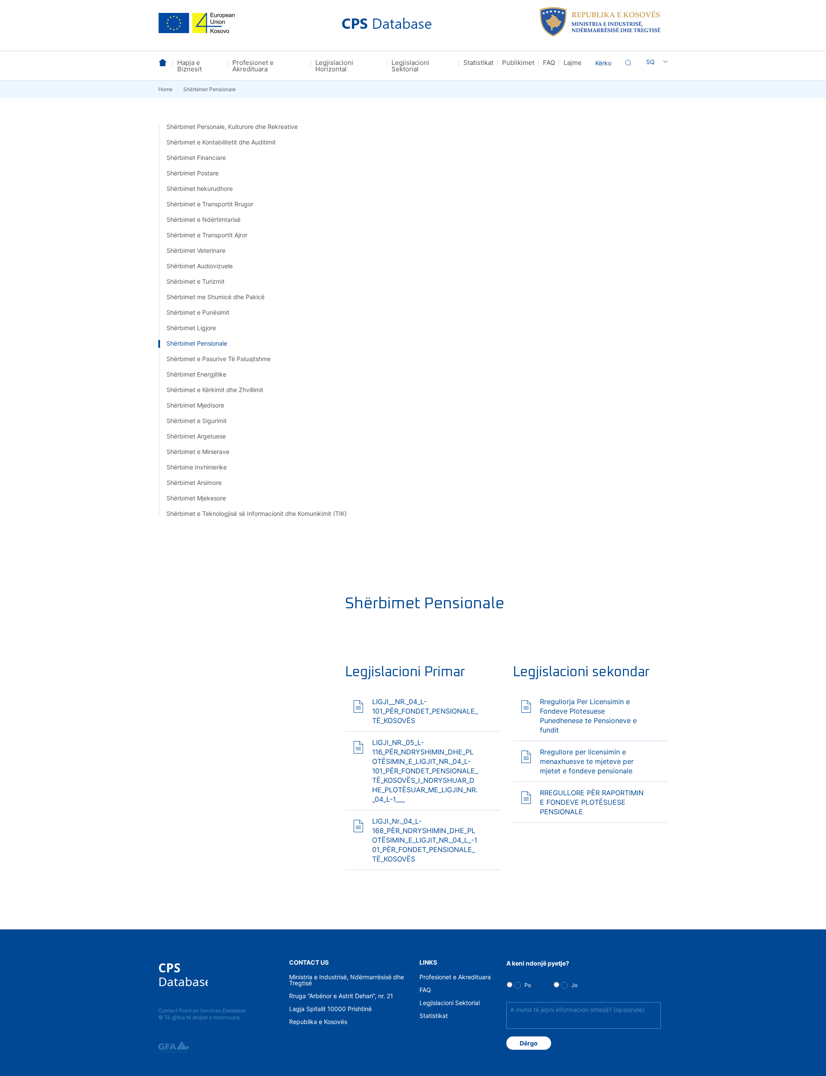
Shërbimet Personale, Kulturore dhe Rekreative (232, 126)
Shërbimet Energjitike (196, 374)
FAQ (549, 62)
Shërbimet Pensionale (196, 343)
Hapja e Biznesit (189, 65)
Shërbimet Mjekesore (196, 498)
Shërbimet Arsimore (194, 482)
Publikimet (518, 62)
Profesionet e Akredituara (253, 65)
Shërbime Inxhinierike (196, 467)
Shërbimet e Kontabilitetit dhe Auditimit (221, 142)
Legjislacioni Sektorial (410, 65)
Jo (574, 985)
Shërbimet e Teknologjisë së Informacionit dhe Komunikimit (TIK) (256, 513)
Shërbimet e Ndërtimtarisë (203, 219)
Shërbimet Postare (192, 173)
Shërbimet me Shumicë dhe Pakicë (215, 296)
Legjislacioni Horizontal (334, 65)
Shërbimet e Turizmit (195, 281)
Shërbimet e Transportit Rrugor (209, 204)
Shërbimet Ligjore (191, 327)
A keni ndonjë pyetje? (537, 963)
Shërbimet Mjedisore (195, 405)
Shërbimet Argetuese (196, 436)
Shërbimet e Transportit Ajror (206, 235)
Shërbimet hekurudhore (199, 188)
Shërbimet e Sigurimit (196, 420)
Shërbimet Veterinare (195, 250)
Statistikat (478, 62)
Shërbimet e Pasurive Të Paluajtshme (218, 358)
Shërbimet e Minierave (197, 451)
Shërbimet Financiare (196, 157)
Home (168, 89)
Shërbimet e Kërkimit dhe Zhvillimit (214, 389)
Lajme (573, 62)
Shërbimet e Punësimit (197, 312)
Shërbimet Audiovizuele (199, 266)
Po (527, 985)
